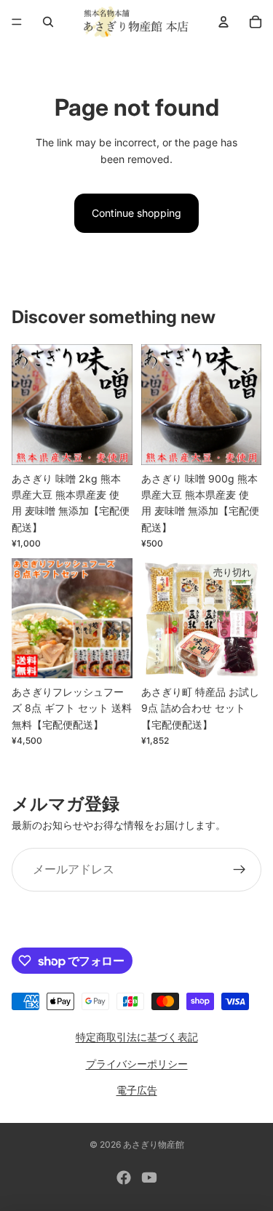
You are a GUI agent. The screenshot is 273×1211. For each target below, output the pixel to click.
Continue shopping (136, 213)
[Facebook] (123, 1177)
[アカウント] (223, 22)
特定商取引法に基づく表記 (137, 1037)
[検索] (48, 22)
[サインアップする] (239, 869)
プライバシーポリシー (137, 1063)
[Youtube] (149, 1177)
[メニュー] (16, 22)
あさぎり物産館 (153, 1144)
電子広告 (136, 1090)
